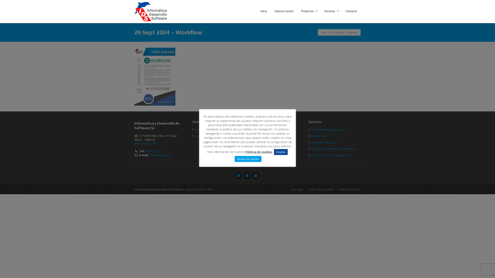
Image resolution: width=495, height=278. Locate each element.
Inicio (264, 11)
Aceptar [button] (280, 152)
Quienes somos (284, 11)
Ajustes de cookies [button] (248, 159)
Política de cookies (259, 152)
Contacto (351, 11)
